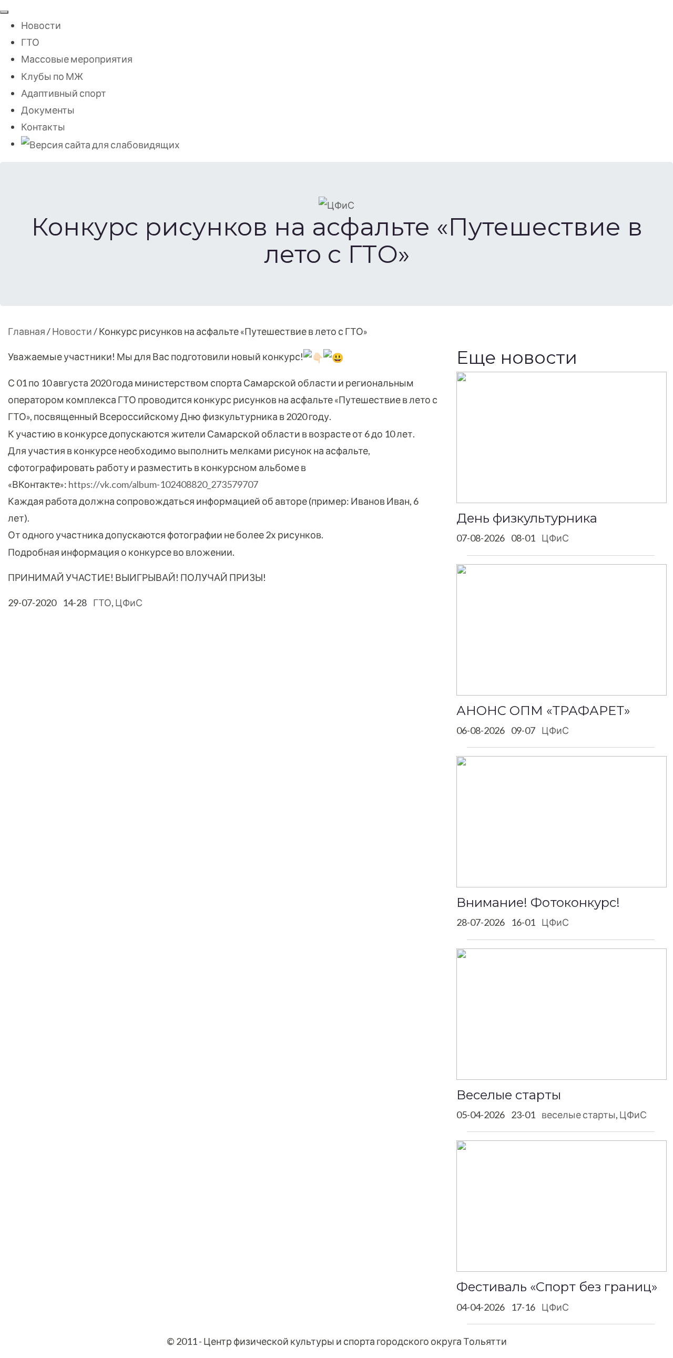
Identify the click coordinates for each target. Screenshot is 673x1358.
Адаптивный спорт (63, 93)
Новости (41, 25)
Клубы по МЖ (52, 76)
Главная (26, 331)
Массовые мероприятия (76, 59)
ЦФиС (128, 602)
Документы (48, 110)
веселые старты (579, 1114)
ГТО (30, 42)
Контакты (43, 126)
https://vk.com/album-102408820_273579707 (163, 484)
